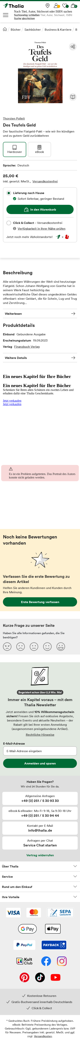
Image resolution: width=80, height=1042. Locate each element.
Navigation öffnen (6, 15)
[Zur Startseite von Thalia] (22, 5)
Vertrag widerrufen (40, 855)
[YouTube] (55, 978)
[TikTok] (40, 978)
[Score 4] (47, 646)
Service (7, 876)
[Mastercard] (33, 913)
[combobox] (8, 193)
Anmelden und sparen (40, 763)
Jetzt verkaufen (12, 400)
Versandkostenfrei (45, 181)
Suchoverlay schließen (27, 15)
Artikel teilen (73, 47)
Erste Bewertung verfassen (40, 602)
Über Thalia (10, 866)
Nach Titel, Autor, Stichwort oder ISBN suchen (43, 11)
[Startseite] (5, 29)
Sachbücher (32, 29)
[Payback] (54, 945)
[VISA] (13, 913)
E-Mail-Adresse (14, 743)
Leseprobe (73, 97)
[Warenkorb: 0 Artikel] (73, 5)
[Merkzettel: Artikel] (64, 5)
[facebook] (46, 961)
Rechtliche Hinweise (40, 735)
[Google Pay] (27, 929)
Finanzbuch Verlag (27, 346)
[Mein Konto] (56, 5)
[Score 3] (34, 646)
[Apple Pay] (52, 929)
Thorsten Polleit (14, 118)
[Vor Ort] (47, 5)
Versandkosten (43, 1036)
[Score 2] (20, 646)
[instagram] (62, 961)
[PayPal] (24, 945)
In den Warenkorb (43, 209)
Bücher (16, 29)
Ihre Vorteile (10, 897)
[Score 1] (7, 646)
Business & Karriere (58, 29)
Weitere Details (16, 358)
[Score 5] (61, 646)
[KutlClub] (24, 961)
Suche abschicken (24, 18)
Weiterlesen (13, 313)
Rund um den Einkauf (17, 887)
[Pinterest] (24, 978)
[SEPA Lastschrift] (60, 913)
